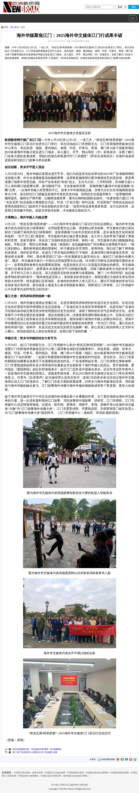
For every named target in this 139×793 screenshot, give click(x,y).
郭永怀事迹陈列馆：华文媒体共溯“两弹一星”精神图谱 (37, 749)
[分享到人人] (126, 759)
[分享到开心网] (130, 759)
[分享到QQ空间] (135, 759)
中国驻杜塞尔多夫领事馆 (97, 772)
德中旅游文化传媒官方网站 (75, 776)
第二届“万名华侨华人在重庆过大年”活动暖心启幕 (35, 752)
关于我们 (55, 785)
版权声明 (74, 785)
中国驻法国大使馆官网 (51, 776)
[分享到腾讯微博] (106, 759)
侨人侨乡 (15, 27)
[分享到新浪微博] (118, 759)
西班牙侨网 (38, 772)
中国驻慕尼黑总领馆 (120, 772)
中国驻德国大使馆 (75, 772)
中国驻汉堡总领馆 (22, 772)
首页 (6, 27)
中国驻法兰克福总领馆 (55, 772)
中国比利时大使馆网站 (28, 776)
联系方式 (65, 785)
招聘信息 (84, 785)
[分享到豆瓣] (122, 759)
